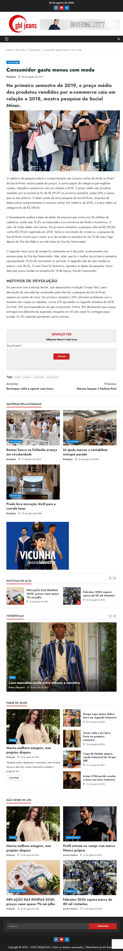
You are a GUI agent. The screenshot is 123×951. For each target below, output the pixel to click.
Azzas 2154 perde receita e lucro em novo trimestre (72, 780)
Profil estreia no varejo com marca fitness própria (89, 848)
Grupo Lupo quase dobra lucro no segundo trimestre (72, 718)
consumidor (39, 376)
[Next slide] (115, 578)
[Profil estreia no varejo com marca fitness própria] (90, 823)
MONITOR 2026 (17, 891)
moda (17, 376)
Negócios (71, 891)
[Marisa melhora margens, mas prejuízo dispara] (33, 726)
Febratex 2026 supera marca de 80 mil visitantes (72, 596)
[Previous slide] (110, 578)
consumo (27, 376)
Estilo (12, 677)
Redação (11, 76)
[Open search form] (119, 39)
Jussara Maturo (70, 855)
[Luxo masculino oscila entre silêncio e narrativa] (61, 657)
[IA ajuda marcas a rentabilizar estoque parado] (90, 427)
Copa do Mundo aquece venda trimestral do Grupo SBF (72, 759)
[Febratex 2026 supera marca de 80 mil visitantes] (90, 877)
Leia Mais (15, 778)
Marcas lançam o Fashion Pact (97, 386)
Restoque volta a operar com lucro (29, 386)
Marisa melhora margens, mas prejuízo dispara (28, 750)
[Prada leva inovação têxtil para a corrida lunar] (33, 482)
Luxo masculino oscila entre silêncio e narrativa (44, 683)
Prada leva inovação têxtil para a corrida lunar (31, 506)
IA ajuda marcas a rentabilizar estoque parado (85, 452)
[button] (6, 39)
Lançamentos (73, 837)
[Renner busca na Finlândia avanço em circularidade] (33, 427)
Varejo (13, 740)
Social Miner (52, 376)
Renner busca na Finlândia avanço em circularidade (31, 452)
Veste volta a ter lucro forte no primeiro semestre (72, 738)
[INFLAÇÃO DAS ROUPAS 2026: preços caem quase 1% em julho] (33, 877)
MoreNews (92, 947)
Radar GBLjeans (17, 687)
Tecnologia (13, 62)
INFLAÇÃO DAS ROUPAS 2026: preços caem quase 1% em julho (15, 596)
